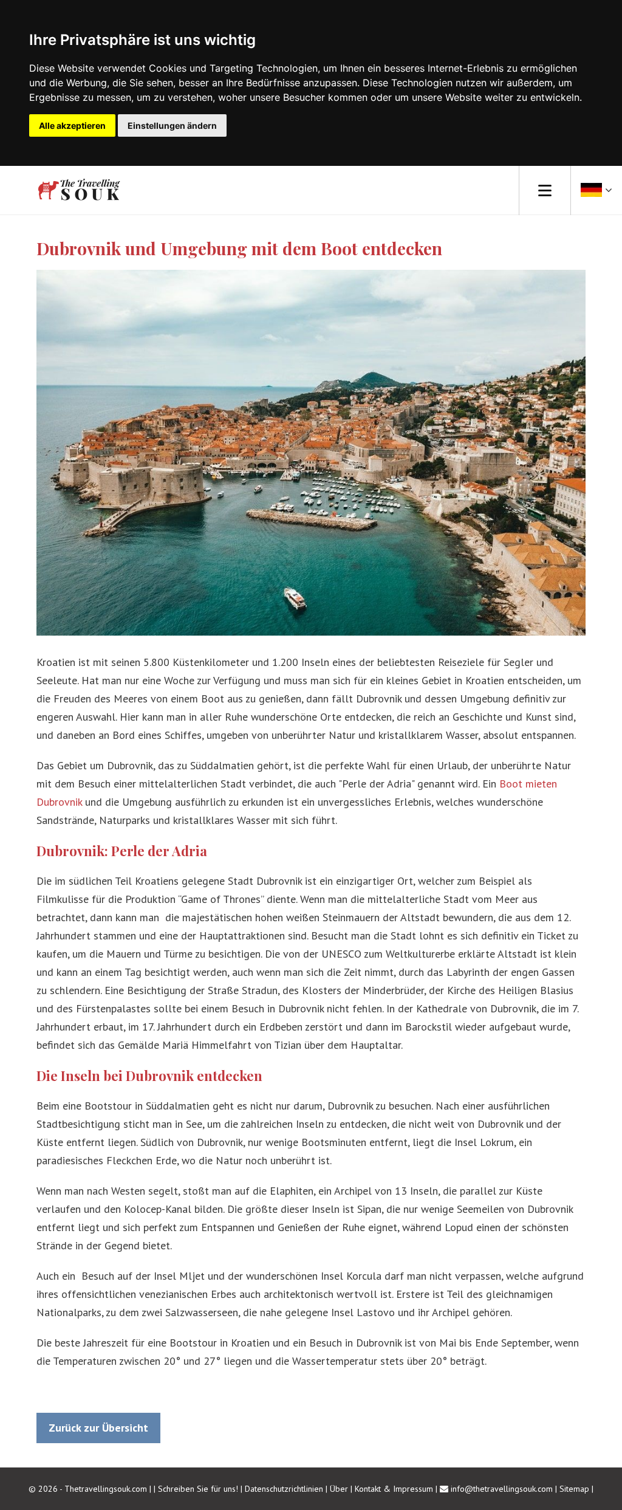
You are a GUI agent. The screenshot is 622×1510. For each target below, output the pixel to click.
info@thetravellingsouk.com (502, 1488)
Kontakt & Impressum (394, 1488)
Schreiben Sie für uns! (199, 1488)
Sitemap (574, 1488)
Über (339, 1488)
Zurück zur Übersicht (98, 1428)
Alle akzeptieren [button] (72, 125)
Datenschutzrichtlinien (284, 1488)
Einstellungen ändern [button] (172, 125)
